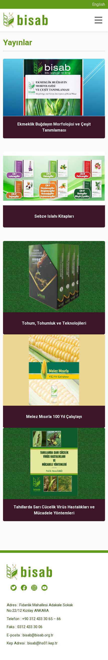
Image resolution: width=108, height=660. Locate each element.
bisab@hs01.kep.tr (42, 643)
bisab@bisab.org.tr (38, 635)
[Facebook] (24, 587)
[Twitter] (14, 587)
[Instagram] (34, 587)
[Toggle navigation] (98, 20)
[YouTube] (44, 587)
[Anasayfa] (25, 20)
